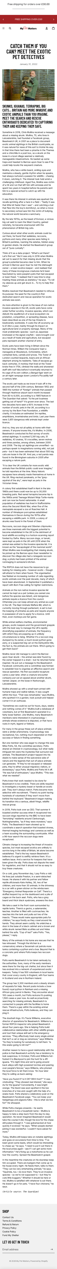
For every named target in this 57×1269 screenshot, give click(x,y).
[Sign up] (52, 1249)
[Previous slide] (3, 19)
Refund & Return (10, 1224)
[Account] (46, 28)
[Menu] (3, 28)
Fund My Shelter (10, 1235)
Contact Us (8, 1217)
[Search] (10, 28)
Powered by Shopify (39, 1261)
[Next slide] (53, 19)
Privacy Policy (9, 1228)
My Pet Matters (22, 1261)
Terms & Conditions (12, 1220)
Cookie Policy (9, 1231)
